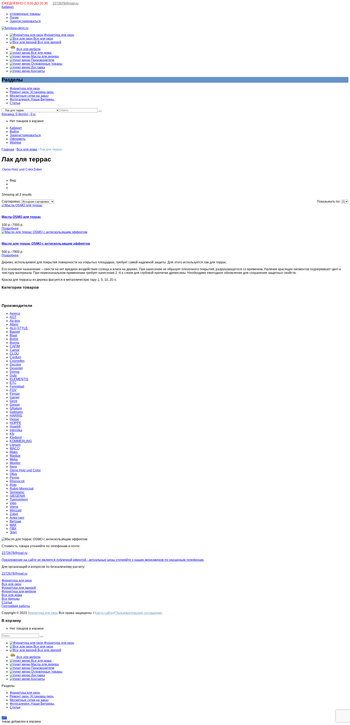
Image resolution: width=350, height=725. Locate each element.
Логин (14, 17)
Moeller (15, 463)
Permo (14, 477)
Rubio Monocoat (21, 488)
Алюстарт (17, 517)
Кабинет (8, 7)
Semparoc (17, 492)
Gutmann (16, 412)
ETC (13, 382)
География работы (16, 606)
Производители (42, 60)
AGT (13, 317)
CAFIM (15, 346)
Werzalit (15, 510)
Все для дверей (49, 42)
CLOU (14, 353)
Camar (14, 350)
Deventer (16, 368)
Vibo (13, 503)
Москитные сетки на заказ (29, 95)
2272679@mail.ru (65, 3)
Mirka (14, 459)
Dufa (13, 375)
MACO (14, 448)
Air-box (15, 320)
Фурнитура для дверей (19, 587)
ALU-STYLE (19, 328)
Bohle (14, 339)
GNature (16, 408)
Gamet (14, 397)
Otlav (13, 474)
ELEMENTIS (19, 379)
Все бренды (11, 598)
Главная (8, 149)
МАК (13, 525)
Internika (16, 430)
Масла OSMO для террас (21, 217)
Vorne (14, 506)
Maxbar (15, 455)
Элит (13, 532)
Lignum (15, 444)
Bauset (15, 331)
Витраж (15, 521)
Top (4, 718)
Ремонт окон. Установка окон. (32, 92)
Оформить (18, 139)
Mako (14, 452)
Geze (13, 401)
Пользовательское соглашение (139, 613)
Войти (14, 131)
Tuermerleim (19, 499)
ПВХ (13, 528)
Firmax (15, 393)
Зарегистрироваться (25, 21)
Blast (13, 335)
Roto (13, 485)
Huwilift (15, 426)
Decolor (15, 364)
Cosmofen (17, 361)
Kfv (12, 434)
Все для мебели (28, 49)
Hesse (14, 419)
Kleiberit (16, 437)
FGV (13, 390)
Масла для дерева (44, 56)
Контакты (37, 71)
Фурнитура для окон (58, 35)
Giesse (15, 404)
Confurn (15, 357)
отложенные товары (25, 14)
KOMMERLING (21, 441)
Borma (14, 342)
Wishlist (15, 142)
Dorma (14, 372)
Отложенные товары (46, 63)
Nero (13, 466)
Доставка (37, 67)
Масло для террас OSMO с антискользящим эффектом (46, 243)
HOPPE (15, 423)
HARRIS (16, 415)
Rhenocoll (17, 481)
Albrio (14, 324)
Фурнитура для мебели (19, 591)
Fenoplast (17, 386)
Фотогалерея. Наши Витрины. (32, 99)
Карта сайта (104, 613)
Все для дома (40, 52)
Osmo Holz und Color (17, 169)
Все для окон (43, 38)
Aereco (15, 313)
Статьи (15, 103)
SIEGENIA (17, 496)
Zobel (37, 169)
